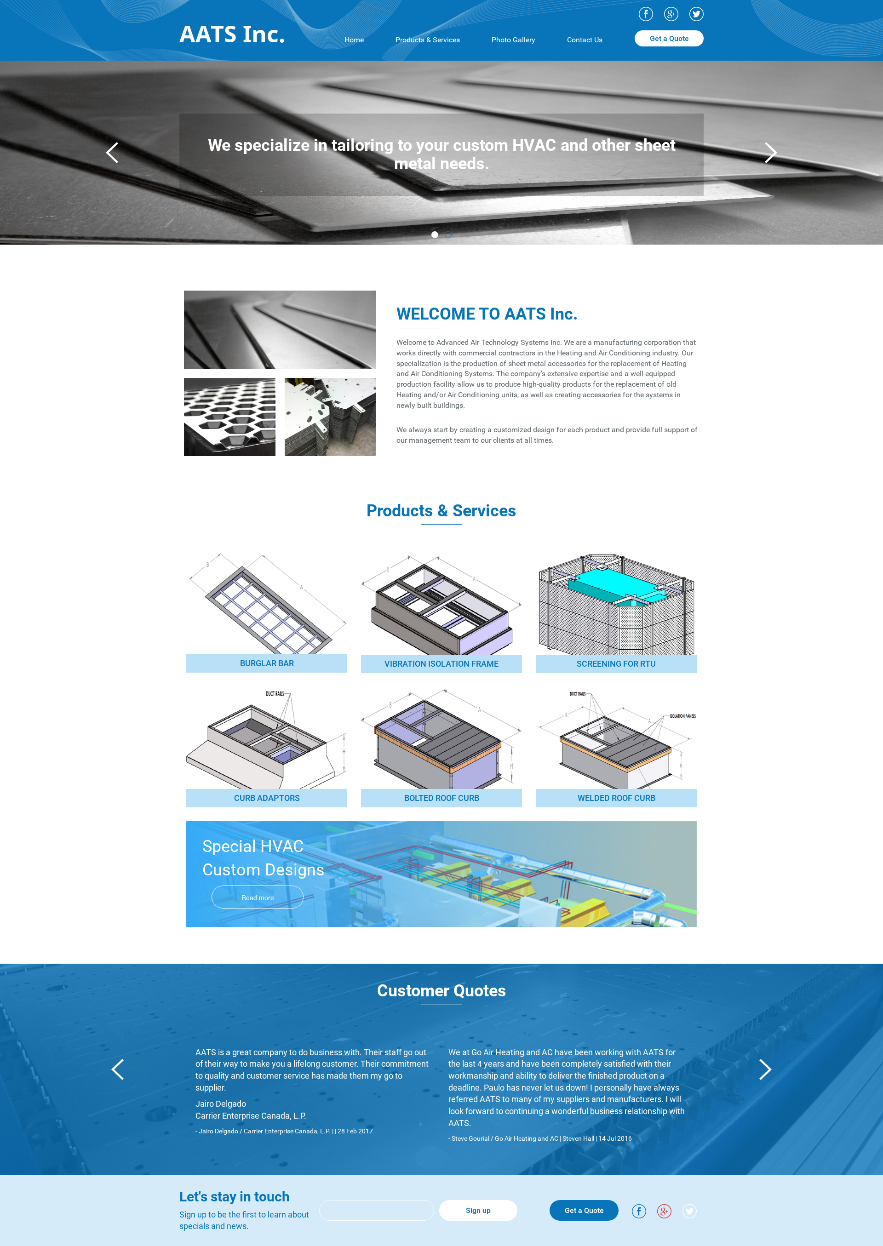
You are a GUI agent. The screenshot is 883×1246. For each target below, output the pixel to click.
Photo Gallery (513, 39)
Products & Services (428, 39)
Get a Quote (669, 38)
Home (354, 39)
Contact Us (584, 39)
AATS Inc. (232, 33)
